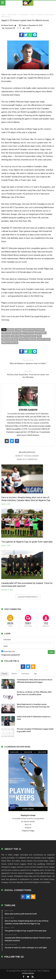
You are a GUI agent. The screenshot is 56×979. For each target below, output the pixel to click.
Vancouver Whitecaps (28, 339)
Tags (35, 674)
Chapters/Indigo (28, 830)
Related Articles (27, 452)
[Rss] (33, 666)
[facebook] (21, 35)
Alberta (10, 329)
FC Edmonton (23, 14)
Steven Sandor (9, 25)
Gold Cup (5, 336)
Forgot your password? (10, 655)
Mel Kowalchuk (29, 336)
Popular (4, 674)
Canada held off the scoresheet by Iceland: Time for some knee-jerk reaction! (27, 584)
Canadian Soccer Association (33, 329)
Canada (18, 329)
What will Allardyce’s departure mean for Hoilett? (28, 361)
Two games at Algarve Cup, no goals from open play (26, 541)
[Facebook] (23, 666)
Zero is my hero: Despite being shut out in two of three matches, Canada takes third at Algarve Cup (25, 499)
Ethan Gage (16, 333)
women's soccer (44, 339)
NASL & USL (12, 14)
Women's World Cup (9, 342)
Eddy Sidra (6, 333)
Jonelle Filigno (16, 336)
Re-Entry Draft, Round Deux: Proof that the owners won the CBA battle (28, 374)
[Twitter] (28, 666)
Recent (14, 674)
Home (3, 14)
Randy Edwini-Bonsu (9, 339)
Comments (25, 674)
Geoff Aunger (40, 333)
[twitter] (26, 35)
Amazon (28, 827)
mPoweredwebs (28, 973)
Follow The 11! (14, 957)
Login (51, 652)
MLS (39, 336)
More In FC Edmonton (27, 459)
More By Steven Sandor (27, 456)
